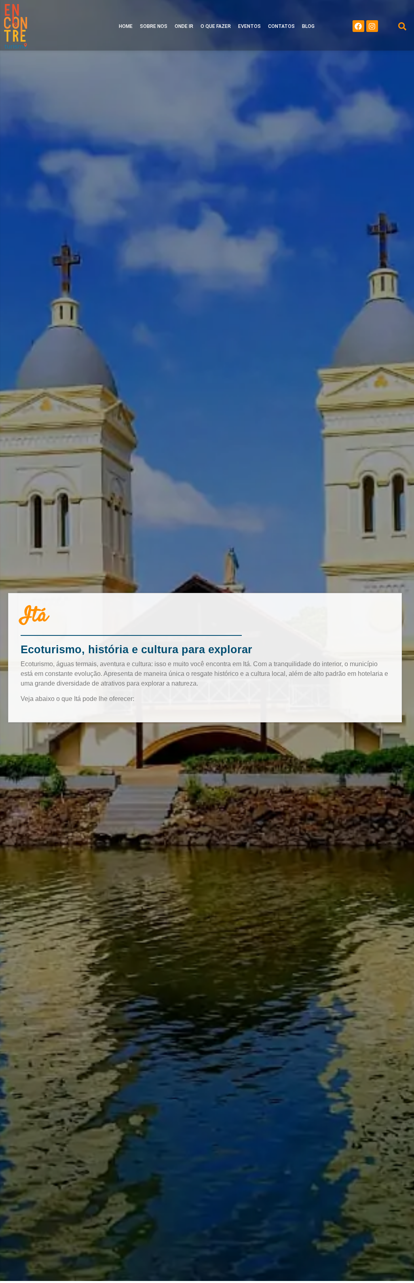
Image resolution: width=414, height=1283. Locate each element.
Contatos (281, 26)
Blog (308, 26)
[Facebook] (358, 26)
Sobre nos (153, 26)
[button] (402, 26)
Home (126, 26)
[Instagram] (372, 26)
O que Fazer (216, 26)
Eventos (249, 26)
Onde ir (184, 26)
